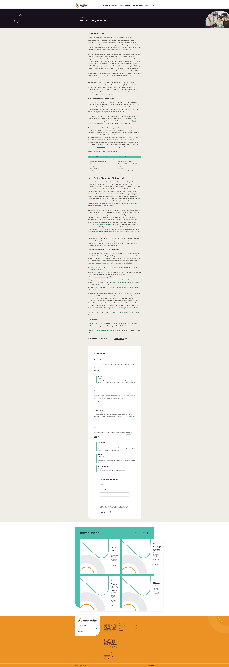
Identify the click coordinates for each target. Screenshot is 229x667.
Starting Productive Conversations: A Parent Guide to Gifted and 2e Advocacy (156, 547)
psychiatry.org (133, 156)
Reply (95, 370)
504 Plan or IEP (102, 272)
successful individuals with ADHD (127, 282)
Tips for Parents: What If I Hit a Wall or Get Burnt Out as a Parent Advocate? (114, 586)
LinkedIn (136, 627)
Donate (141, 1)
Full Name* (102, 484)
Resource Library (137, 5)
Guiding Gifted (93, 323)
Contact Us (146, 1)
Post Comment (104, 512)
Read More (98, 367)
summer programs (102, 280)
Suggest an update (119, 338)
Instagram (137, 623)
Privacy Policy (151, 665)
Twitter (136, 622)
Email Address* (103, 489)
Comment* (102, 494)
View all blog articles (140, 533)
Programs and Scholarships (110, 5)
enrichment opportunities (100, 287)
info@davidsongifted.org (109, 656)
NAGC (102, 156)
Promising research (117, 212)
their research (101, 147)
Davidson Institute (110, 156)
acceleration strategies (96, 269)
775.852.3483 (107, 655)
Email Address (80, 631)
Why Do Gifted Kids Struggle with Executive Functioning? (114, 548)
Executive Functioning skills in (104, 277)
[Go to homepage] (81, 5)
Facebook (136, 625)
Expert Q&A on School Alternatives (156, 582)
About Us (147, 5)
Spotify (136, 630)
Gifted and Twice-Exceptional (87, 23)
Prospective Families (125, 5)
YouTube (136, 628)
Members (152, 1)
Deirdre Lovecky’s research (102, 224)
